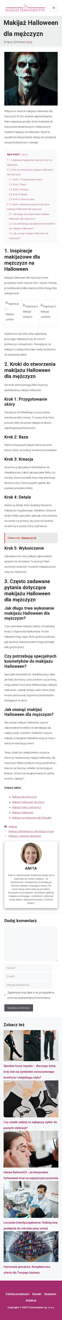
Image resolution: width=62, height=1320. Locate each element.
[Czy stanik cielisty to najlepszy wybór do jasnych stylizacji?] (31, 1099)
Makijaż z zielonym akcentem (25, 835)
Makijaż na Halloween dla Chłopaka (31, 817)
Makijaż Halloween (22, 812)
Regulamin (50, 1293)
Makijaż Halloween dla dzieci (28, 802)
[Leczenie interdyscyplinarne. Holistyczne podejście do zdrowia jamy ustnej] (31, 1200)
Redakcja (31, 1300)
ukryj (24, 154)
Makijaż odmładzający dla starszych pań (31, 831)
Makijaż (13, 826)
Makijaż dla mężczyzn (24, 796)
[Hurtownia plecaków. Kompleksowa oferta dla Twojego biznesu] (31, 1247)
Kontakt (36, 1293)
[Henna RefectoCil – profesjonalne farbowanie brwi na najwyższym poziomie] (31, 1150)
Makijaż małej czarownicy (26, 807)
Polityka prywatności (17, 1293)
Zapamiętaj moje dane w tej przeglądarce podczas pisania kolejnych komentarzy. (30, 995)
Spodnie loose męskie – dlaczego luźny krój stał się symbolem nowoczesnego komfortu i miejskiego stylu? (30, 1071)
